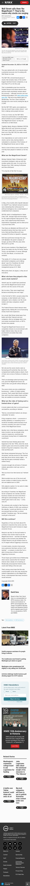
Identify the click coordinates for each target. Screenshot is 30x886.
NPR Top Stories (19, 620)
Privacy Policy (19, 701)
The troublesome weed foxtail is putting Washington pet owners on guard (14, 660)
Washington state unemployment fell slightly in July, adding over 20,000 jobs (14, 667)
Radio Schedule (7, 865)
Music (7, 691)
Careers (18, 851)
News (14, 691)
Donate (24, 2)
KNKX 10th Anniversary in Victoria (15, 732)
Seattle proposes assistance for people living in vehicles (13, 652)
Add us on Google (21, 59)
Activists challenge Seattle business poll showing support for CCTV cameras (14, 675)
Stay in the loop (15, 699)
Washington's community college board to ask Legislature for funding (8, 766)
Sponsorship (19, 854)
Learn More (15, 746)
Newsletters (6, 875)
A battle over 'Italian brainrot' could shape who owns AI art (8, 792)
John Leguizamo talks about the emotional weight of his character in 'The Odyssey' (21, 767)
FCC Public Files (20, 874)
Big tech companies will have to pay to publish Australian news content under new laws (21, 795)
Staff (4, 858)
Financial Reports (20, 858)
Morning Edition (9, 620)
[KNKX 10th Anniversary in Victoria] (15, 718)
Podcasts (5, 872)
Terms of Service (20, 867)
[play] (3, 884)
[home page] (8, 3)
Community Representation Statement (20, 863)
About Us (5, 851)
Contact (5, 854)
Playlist (5, 868)
